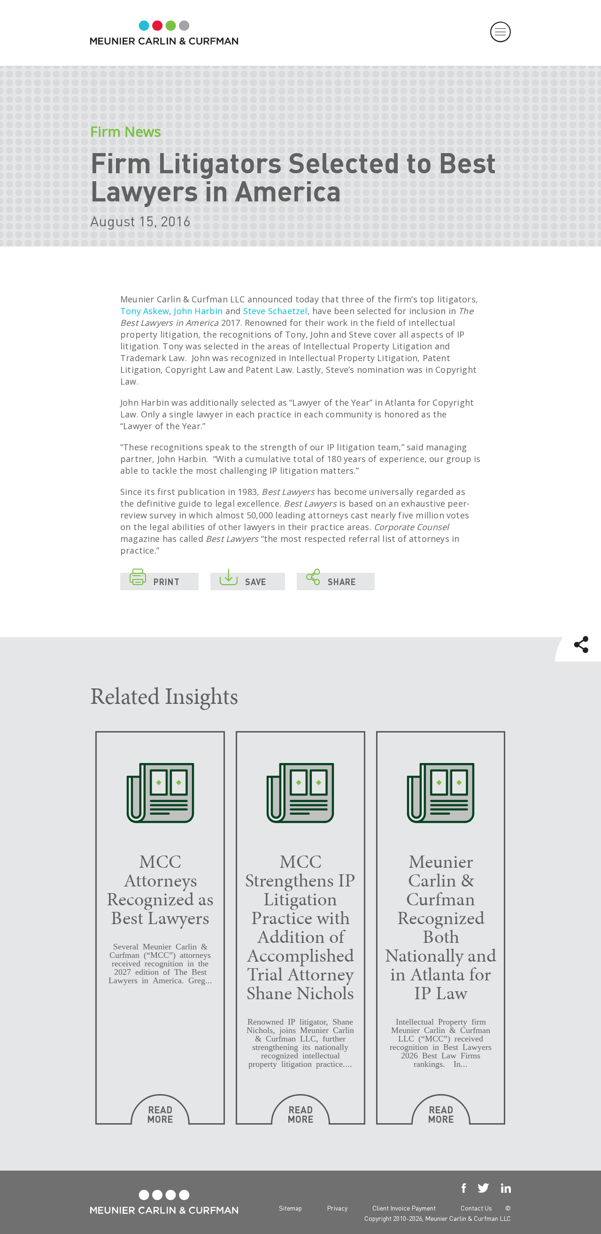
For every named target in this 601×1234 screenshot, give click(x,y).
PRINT (155, 580)
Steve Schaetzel (275, 310)
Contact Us (476, 1207)
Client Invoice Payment (404, 1207)
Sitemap (290, 1207)
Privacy (337, 1207)
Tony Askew (144, 310)
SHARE (331, 580)
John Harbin (198, 310)
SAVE (243, 580)
